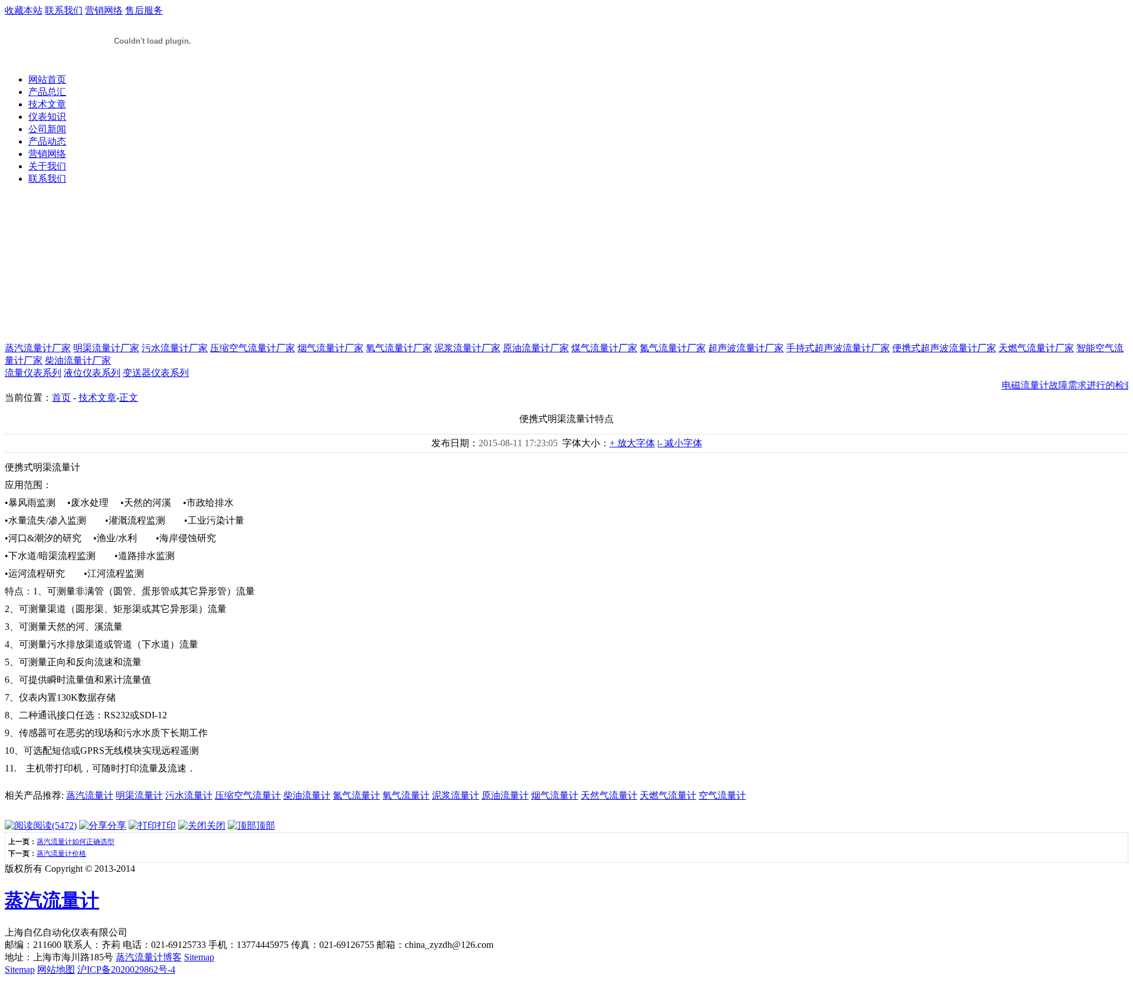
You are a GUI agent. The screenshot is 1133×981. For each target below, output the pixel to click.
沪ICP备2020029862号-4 (126, 969)
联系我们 (64, 10)
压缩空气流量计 (248, 795)
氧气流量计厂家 (399, 348)
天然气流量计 (609, 795)
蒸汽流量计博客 (149, 957)
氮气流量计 (356, 795)
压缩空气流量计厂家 (252, 348)
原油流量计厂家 (536, 348)
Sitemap (199, 957)
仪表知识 (47, 117)
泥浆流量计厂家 (467, 348)
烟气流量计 (554, 795)
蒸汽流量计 (89, 795)
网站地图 (56, 969)
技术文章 (47, 104)
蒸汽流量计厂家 (38, 348)
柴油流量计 (306, 795)
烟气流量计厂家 (330, 348)
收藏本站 (23, 10)
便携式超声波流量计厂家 (944, 348)
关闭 (216, 825)
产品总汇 (47, 92)
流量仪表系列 (33, 373)
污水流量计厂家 (175, 348)
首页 (61, 398)
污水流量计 (188, 795)
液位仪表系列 (92, 373)
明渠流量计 (139, 795)
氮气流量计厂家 (673, 348)
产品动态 (47, 141)
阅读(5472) (55, 825)
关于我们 (47, 166)
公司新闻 (47, 129)
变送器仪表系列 (156, 373)
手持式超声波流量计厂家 (838, 348)
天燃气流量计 (668, 795)
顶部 (265, 825)
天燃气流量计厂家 (1036, 348)
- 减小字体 (680, 443)
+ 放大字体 (632, 443)
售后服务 (144, 10)
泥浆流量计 (455, 795)
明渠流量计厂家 (106, 348)
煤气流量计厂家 (604, 348)
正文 (128, 398)
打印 (166, 825)
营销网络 (104, 10)
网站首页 (47, 79)
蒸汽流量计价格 (61, 853)
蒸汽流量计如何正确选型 (75, 842)
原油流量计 (505, 795)
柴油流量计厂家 (78, 360)
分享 (116, 825)
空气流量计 (722, 795)
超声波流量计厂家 (746, 348)
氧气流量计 (406, 795)
